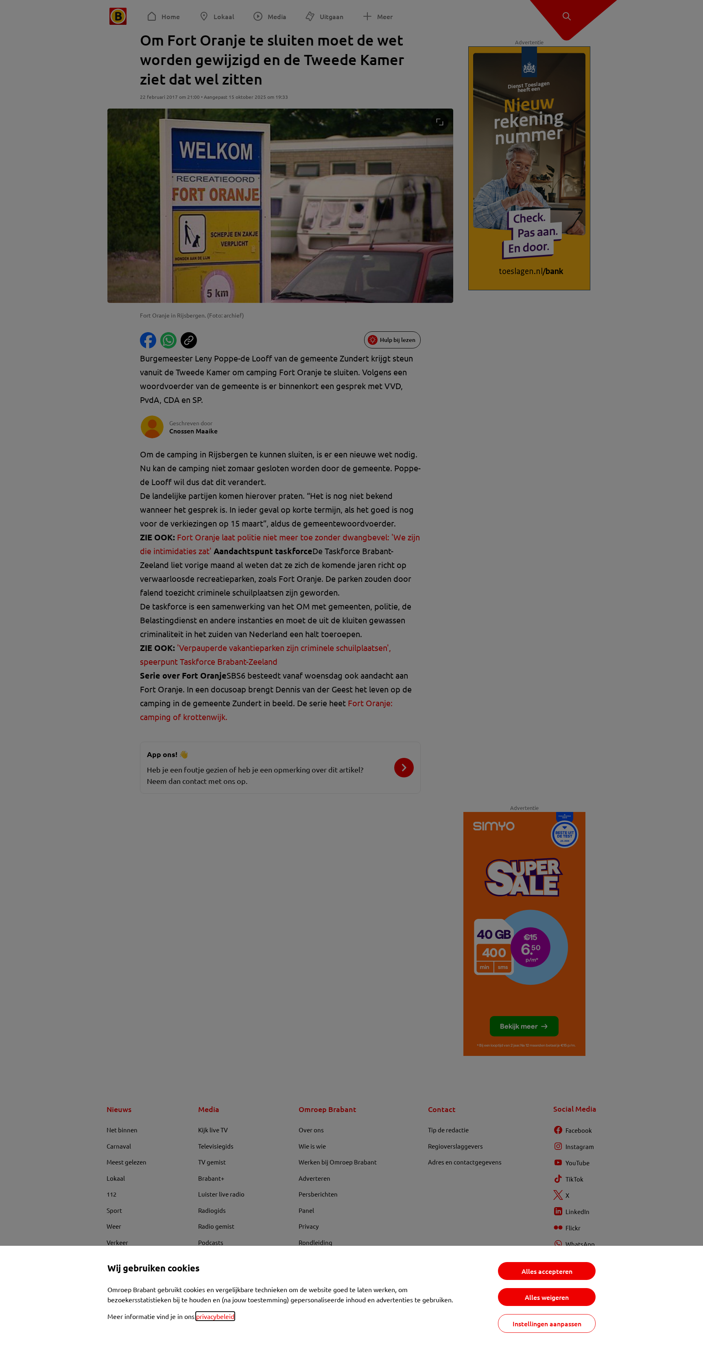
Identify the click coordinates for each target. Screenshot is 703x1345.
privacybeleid (215, 1316)
